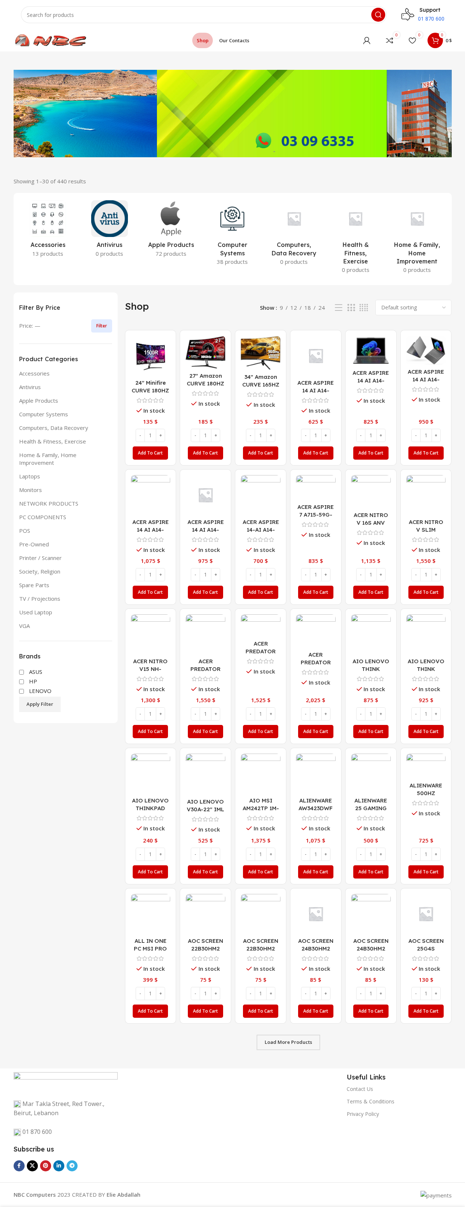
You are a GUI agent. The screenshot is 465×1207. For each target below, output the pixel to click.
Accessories (34, 373)
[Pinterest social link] (45, 1165)
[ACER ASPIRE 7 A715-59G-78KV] (316, 487)
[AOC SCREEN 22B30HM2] (205, 914)
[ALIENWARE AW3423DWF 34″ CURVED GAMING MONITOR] (316, 773)
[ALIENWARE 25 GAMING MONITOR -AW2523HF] (371, 773)
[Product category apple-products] (171, 230)
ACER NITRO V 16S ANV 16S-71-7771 (371, 522)
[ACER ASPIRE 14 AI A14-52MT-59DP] (316, 356)
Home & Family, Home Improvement (47, 458)
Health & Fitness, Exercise (52, 441)
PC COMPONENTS (42, 517)
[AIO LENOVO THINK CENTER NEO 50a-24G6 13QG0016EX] (426, 634)
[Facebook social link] (19, 1165)
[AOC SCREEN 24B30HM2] (316, 914)
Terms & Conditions (370, 1101)
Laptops (29, 476)
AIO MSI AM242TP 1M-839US (261, 808)
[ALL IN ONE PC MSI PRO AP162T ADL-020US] (151, 914)
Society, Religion (39, 571)
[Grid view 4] (364, 308)
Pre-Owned (34, 544)
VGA (24, 625)
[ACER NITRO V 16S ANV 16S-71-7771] (371, 491)
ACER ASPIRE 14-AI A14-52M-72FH (261, 529)
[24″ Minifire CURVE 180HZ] (151, 356)
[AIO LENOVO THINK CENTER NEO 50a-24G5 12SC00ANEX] (371, 634)
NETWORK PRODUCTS (48, 503)
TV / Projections (39, 598)
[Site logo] (50, 39)
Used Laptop (35, 612)
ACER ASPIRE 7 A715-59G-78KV (315, 514)
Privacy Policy (363, 1113)
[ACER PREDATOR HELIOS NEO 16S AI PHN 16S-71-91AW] (205, 634)
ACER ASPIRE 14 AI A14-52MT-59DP (315, 390)
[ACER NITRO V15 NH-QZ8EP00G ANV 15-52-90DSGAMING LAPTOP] (151, 634)
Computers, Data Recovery (53, 427)
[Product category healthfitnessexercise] (356, 239)
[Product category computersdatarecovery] (294, 235)
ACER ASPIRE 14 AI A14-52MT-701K (371, 380)
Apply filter (39, 704)
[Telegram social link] (72, 1165)
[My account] (366, 40)
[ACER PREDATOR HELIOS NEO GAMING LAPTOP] (260, 625)
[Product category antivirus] (109, 230)
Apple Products (38, 400)
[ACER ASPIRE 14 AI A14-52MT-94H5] (426, 350)
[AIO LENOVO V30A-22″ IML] (205, 774)
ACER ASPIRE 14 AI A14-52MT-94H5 (426, 379)
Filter (101, 326)
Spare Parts (34, 585)
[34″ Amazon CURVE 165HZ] (260, 353)
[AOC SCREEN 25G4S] (426, 914)
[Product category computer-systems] (232, 235)
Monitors (30, 489)
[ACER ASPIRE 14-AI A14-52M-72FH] (260, 495)
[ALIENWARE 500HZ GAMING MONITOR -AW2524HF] (426, 766)
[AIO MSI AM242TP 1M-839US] (260, 773)
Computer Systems (43, 414)
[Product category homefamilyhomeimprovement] (417, 239)
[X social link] (32, 1165)
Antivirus (30, 387)
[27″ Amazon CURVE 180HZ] (205, 352)
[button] (150, 453)
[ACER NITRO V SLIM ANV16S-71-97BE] (426, 495)
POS (24, 530)
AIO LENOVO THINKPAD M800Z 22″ (150, 808)
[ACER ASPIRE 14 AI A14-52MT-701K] (371, 351)
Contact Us (360, 1088)
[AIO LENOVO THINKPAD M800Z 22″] (151, 773)
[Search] (378, 15)
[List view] (338, 308)
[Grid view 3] (351, 308)
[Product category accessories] (48, 230)
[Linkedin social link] (58, 1165)
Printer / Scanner (40, 557)
